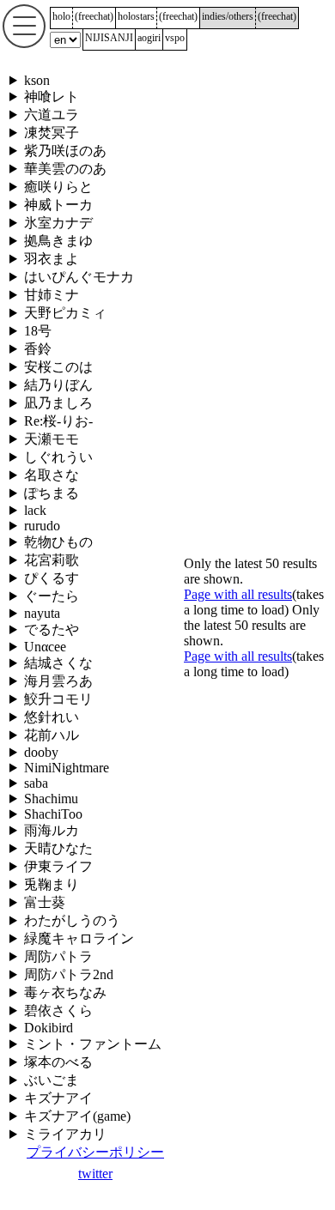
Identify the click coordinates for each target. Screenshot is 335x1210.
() (94, 16)
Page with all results (238, 594)
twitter (95, 1173)
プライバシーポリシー (95, 1152)
